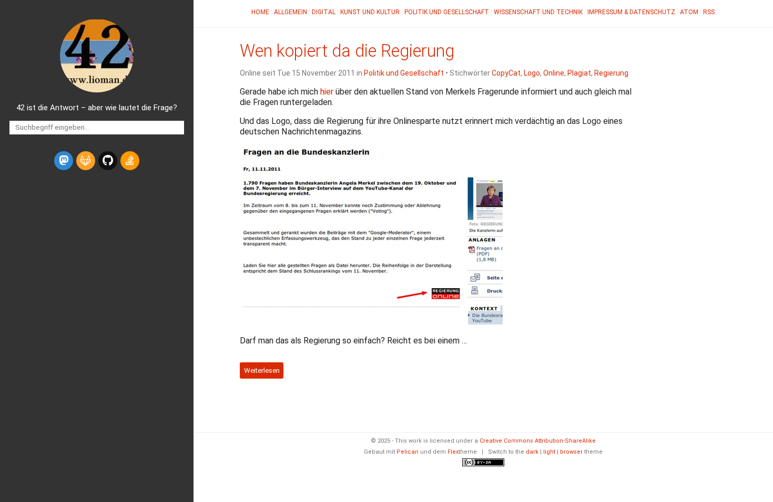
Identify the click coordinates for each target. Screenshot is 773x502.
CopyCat (506, 73)
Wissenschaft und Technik (538, 12)
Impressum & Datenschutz (631, 12)
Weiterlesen (262, 370)
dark (532, 451)
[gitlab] (85, 160)
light (549, 451)
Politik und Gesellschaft (446, 12)
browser (571, 451)
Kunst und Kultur (370, 12)
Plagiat (579, 73)
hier (326, 92)
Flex (453, 451)
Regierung (611, 73)
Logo (532, 73)
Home (260, 12)
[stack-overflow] (129, 160)
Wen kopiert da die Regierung (347, 51)
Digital (323, 12)
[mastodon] (63, 160)
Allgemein (290, 12)
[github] (107, 160)
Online (553, 73)
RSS (709, 12)
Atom (689, 12)
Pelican (407, 451)
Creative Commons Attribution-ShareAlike (538, 440)
